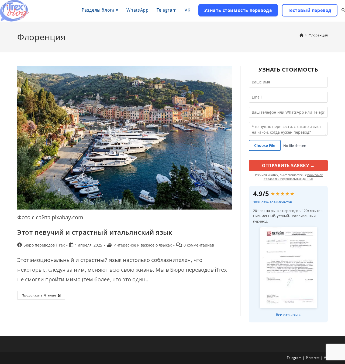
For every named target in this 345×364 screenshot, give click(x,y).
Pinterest (312, 357)
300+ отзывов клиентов (272, 202)
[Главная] (301, 35)
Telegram (294, 357)
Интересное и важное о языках (142, 245)
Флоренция (318, 35)
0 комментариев (199, 245)
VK (326, 357)
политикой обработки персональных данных (293, 177)
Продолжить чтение (43, 296)
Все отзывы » (288, 314)
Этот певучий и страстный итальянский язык (94, 232)
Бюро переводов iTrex (44, 245)
